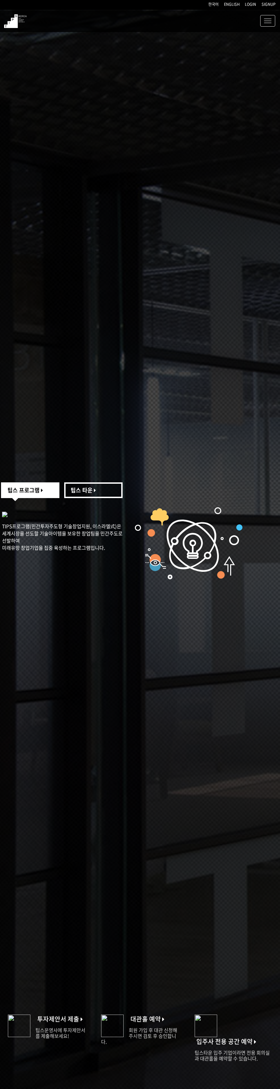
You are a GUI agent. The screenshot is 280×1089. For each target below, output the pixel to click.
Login (250, 4)
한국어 (213, 4)
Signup (269, 4)
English (232, 4)
